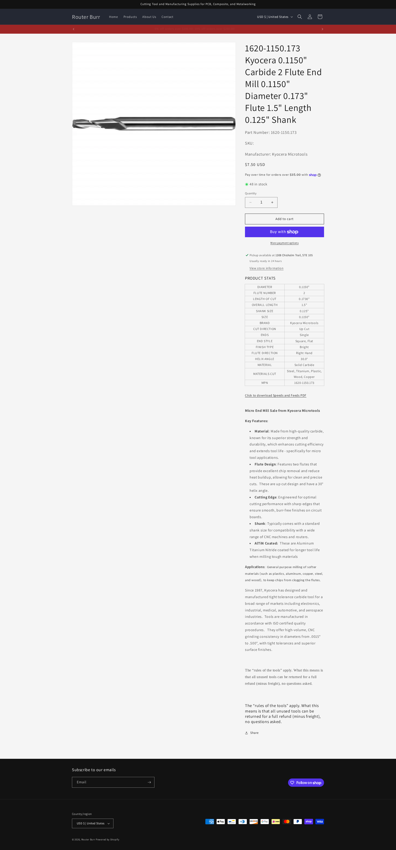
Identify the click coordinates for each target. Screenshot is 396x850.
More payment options (284, 243)
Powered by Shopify (107, 839)
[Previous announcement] (74, 29)
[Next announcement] (322, 29)
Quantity (250, 193)
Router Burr (88, 839)
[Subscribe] (149, 782)
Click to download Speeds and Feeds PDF (275, 395)
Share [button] (254, 733)
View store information (266, 268)
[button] (300, 17)
